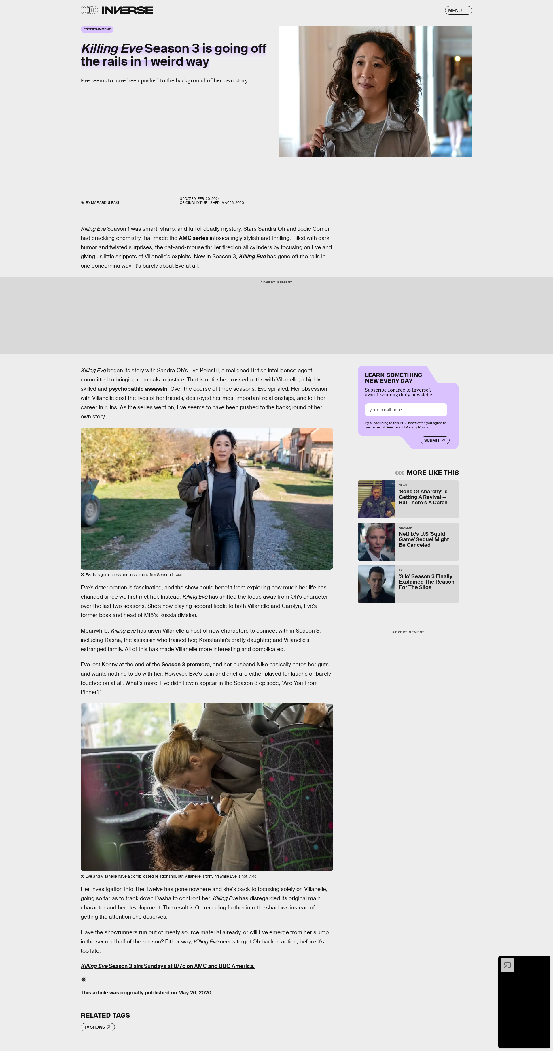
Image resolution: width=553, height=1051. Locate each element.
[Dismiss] (543, 961)
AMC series (193, 238)
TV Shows (94, 1027)
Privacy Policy (417, 427)
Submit (432, 440)
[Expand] (504, 961)
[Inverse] (127, 10)
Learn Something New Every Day (393, 377)
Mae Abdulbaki (105, 202)
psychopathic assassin (138, 388)
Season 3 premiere (186, 664)
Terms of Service (384, 427)
